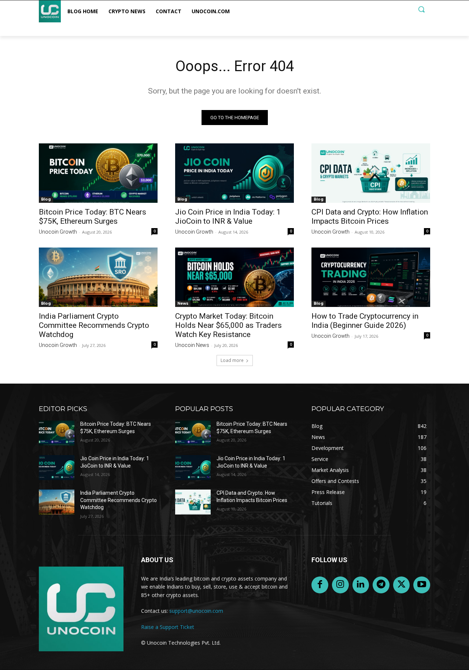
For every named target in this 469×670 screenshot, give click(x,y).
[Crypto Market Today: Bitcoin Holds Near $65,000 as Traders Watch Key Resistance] (234, 277)
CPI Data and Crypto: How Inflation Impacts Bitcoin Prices (369, 217)
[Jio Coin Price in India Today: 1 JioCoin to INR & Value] (234, 173)
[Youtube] (421, 584)
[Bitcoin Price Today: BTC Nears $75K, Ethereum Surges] (98, 173)
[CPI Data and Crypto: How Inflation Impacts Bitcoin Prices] (370, 173)
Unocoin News (192, 345)
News (182, 303)
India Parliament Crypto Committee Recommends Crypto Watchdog (94, 325)
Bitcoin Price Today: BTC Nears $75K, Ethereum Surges (92, 217)
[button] (421, 9)
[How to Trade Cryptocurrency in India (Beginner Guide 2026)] (370, 277)
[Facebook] (319, 584)
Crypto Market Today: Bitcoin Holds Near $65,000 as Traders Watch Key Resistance (228, 325)
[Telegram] (381, 584)
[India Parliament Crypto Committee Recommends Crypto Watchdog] (98, 277)
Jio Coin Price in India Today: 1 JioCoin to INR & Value (228, 217)
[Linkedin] (360, 584)
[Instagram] (340, 584)
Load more (232, 360)
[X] (401, 584)
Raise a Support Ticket (167, 626)
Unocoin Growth (58, 232)
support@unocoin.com (196, 610)
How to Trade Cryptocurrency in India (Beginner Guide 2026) (364, 321)
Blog (46, 199)
